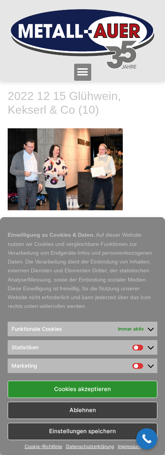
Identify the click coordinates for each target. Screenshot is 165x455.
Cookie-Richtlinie (43, 446)
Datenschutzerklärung (90, 446)
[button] (83, 72)
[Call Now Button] (146, 438)
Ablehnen (82, 410)
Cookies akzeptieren (82, 389)
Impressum (129, 446)
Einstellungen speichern (82, 431)
